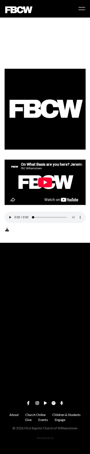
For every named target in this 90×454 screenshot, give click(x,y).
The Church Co (45, 438)
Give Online (45, 395)
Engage (60, 420)
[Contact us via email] (45, 265)
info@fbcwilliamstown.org (45, 289)
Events (43, 420)
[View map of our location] (45, 336)
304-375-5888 (45, 324)
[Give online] (45, 372)
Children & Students (66, 415)
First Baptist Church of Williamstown (45, 360)
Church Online (35, 415)
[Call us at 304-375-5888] (45, 301)
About (14, 415)
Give (28, 420)
